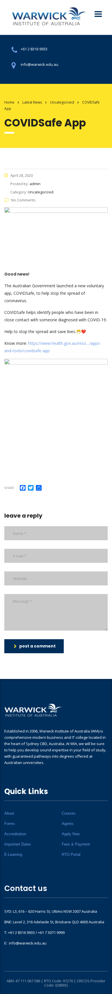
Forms (9, 823)
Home (9, 102)
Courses (69, 813)
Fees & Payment (76, 844)
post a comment (37, 646)
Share (9, 488)
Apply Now (71, 834)
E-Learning (13, 854)
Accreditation (15, 834)
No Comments (23, 200)
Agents (68, 823)
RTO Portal (71, 854)
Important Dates (17, 844)
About (9, 813)
